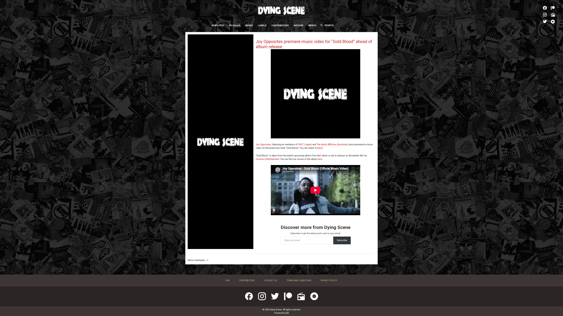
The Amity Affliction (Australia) (332, 144)
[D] (287, 313)
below (320, 148)
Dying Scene (281, 10)
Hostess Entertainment (267, 159)
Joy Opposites (263, 144)
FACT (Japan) (305, 144)
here (320, 159)
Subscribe (342, 240)
